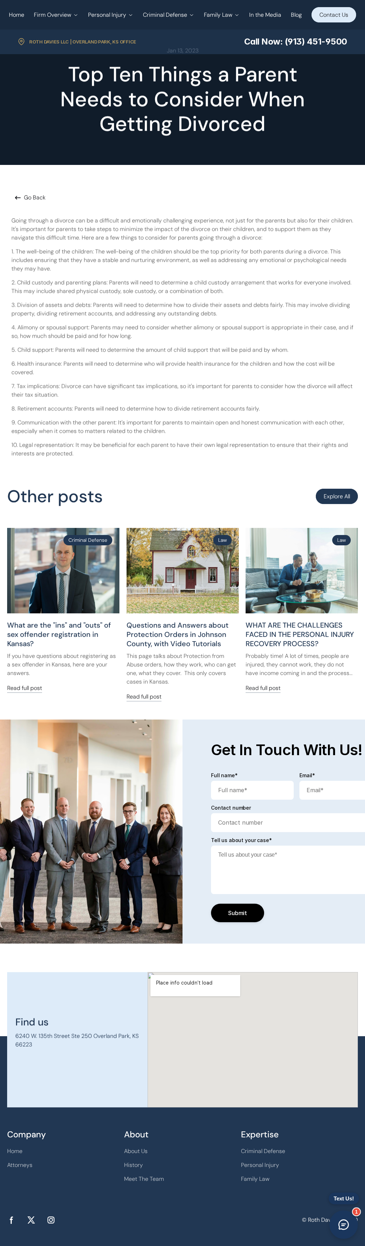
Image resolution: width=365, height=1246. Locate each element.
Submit (237, 913)
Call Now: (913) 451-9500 (295, 41)
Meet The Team (144, 1179)
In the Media (265, 15)
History (133, 1165)
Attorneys (19, 1165)
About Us (136, 1151)
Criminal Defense (165, 15)
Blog (296, 15)
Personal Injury (107, 15)
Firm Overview (52, 15)
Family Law (218, 15)
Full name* (224, 775)
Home (16, 15)
